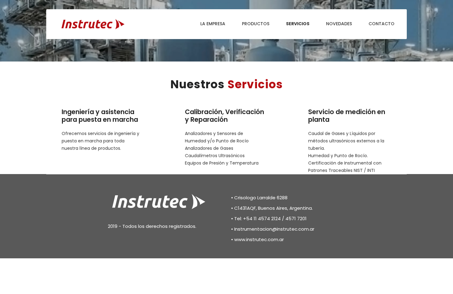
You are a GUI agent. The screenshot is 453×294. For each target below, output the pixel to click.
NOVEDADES (339, 24)
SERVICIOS (297, 24)
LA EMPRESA (212, 24)
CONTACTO (381, 24)
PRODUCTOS (255, 24)
